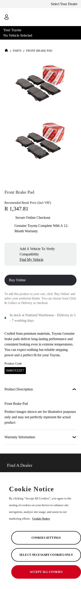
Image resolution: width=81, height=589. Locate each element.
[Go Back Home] (6, 51)
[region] (40, 530)
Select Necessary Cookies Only (46, 554)
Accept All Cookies (46, 572)
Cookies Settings (46, 537)
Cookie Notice (41, 518)
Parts (17, 50)
